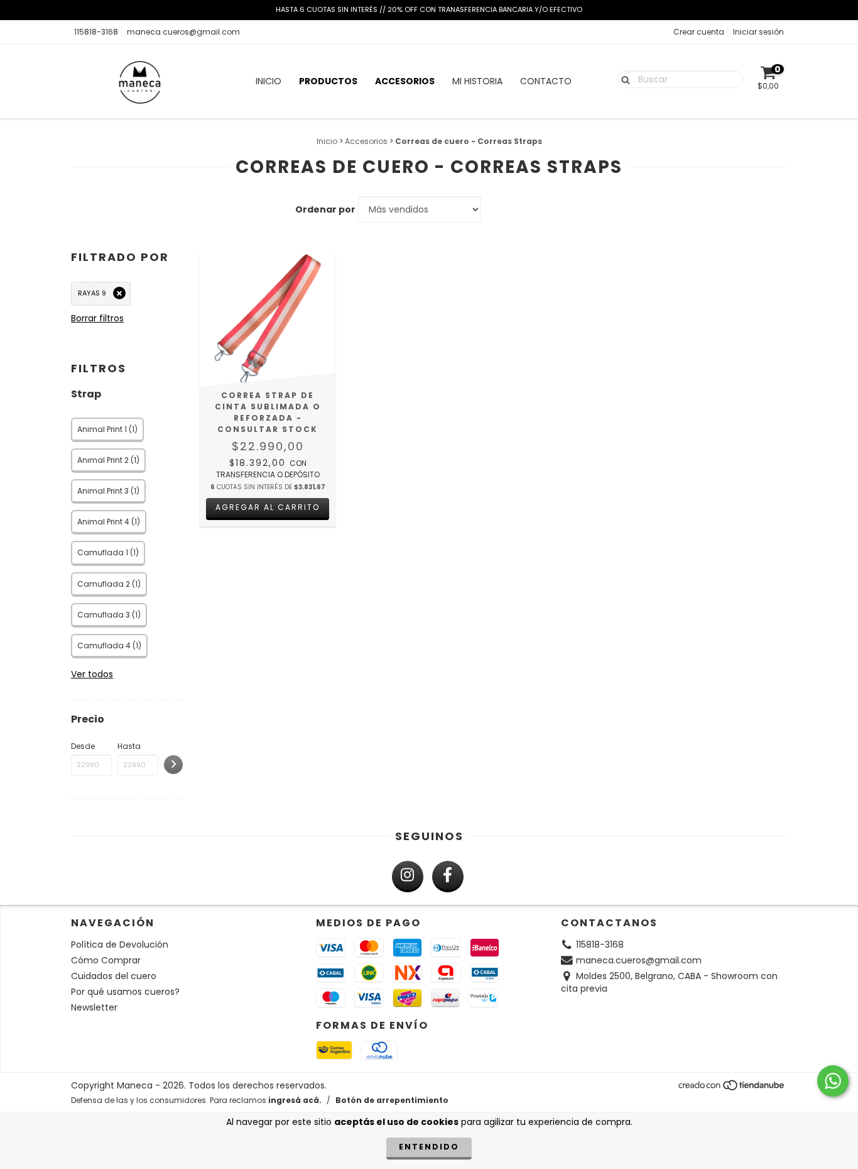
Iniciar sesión (758, 31)
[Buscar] (622, 79)
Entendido (429, 1146)
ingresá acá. (295, 1100)
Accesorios (405, 81)
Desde (83, 746)
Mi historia (477, 81)
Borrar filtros (97, 318)
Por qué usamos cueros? (125, 991)
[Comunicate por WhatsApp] (833, 1081)
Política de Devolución (119, 944)
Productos (328, 81)
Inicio (268, 81)
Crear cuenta (698, 31)
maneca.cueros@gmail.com (183, 31)
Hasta (129, 746)
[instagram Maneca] (407, 876)
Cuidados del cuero (113, 976)
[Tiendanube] (732, 1088)
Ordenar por (325, 209)
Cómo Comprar (106, 960)
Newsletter (94, 1007)
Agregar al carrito (267, 507)
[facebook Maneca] (448, 876)
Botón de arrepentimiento (391, 1100)
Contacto (546, 81)
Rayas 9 (92, 293)
